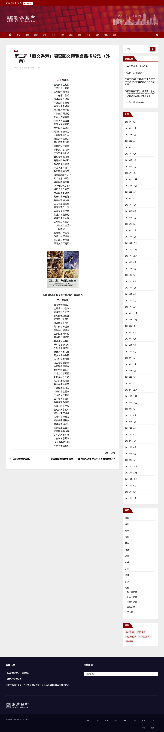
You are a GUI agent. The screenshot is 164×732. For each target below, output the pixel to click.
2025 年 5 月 (130, 211)
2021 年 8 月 (130, 492)
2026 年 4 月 (130, 147)
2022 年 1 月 (130, 460)
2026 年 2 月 (130, 160)
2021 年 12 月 (131, 466)
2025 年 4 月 (130, 218)
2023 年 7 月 (130, 345)
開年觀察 (129, 641)
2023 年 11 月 (131, 320)
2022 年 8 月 (130, 415)
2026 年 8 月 (130, 122)
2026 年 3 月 (130, 154)
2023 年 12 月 (131, 313)
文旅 (44, 35)
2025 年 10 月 (131, 186)
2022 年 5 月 (130, 435)
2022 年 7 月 (130, 422)
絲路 (97, 35)
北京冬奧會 (141, 632)
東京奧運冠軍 (131, 637)
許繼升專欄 (132, 602)
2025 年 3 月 (130, 224)
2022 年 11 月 (131, 396)
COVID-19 (130, 632)
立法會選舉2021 (145, 637)
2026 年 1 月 (130, 167)
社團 (62, 35)
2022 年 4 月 (130, 441)
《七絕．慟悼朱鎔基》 (135, 102)
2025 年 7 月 (130, 205)
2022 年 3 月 (130, 447)
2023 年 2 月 (130, 377)
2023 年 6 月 (130, 352)
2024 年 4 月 (130, 288)
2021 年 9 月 (130, 486)
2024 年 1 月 (130, 307)
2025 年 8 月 (130, 199)
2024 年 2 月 (130, 301)
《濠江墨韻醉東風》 (21, 459)
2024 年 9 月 (130, 262)
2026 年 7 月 (130, 128)
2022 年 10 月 (131, 403)
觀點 (80, 35)
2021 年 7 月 (130, 498)
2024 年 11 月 (131, 250)
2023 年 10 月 (131, 326)
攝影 (106, 35)
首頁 (18, 35)
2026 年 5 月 (130, 141)
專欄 (115, 35)
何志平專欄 (132, 597)
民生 (53, 35)
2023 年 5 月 (130, 358)
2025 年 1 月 (130, 237)
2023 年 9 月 (130, 332)
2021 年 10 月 (131, 479)
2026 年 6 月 (130, 135)
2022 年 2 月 (130, 454)
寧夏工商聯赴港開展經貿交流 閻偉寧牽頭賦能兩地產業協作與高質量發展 (140, 81)
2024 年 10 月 (131, 256)
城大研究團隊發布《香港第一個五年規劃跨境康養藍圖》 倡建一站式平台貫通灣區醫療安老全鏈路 (140, 93)
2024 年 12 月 (131, 243)
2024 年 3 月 (130, 294)
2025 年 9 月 (130, 192)
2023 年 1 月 (130, 383)
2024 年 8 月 (130, 269)
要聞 (27, 35)
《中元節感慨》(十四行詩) (136, 66)
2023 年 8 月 (130, 339)
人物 (88, 35)
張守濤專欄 (132, 592)
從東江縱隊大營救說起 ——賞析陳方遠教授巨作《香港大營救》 (82, 459)
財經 (36, 35)
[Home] (10, 35)
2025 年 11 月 (131, 179)
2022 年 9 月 (130, 409)
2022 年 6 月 (130, 428)
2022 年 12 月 (131, 390)
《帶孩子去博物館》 (134, 73)
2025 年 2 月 (130, 230)
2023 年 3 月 (130, 371)
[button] (157, 35)
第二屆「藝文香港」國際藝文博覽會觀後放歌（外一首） (62, 58)
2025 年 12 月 (131, 173)
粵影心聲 (131, 607)
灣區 (71, 35)
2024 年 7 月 (130, 275)
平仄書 (130, 612)
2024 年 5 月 (130, 281)
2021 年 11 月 (131, 473)
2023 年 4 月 (130, 364)
